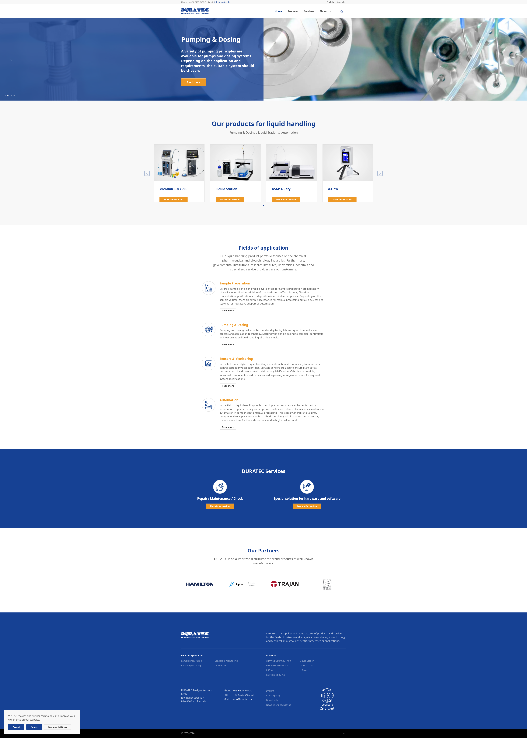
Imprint (270, 690)
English (330, 2)
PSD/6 (269, 670)
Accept (16, 727)
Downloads (272, 700)
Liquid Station (307, 660)
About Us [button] (325, 11)
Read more (193, 73)
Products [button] (293, 11)
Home (278, 11)
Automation (221, 665)
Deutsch (340, 2)
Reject (34, 727)
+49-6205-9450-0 (242, 690)
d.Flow (303, 670)
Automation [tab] (14, 95)
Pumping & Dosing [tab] (8, 95)
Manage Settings (57, 727)
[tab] (254, 205)
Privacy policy (273, 695)
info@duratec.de (222, 2)
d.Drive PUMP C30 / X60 (278, 660)
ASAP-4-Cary (306, 665)
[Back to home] (195, 11)
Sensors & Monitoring (226, 660)
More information (342, 199)
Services (309, 11)
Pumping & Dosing (191, 665)
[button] (10, 59)
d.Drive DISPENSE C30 (277, 665)
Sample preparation (191, 660)
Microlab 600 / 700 (275, 674)
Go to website (199, 584)
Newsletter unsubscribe (278, 704)
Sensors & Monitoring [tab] (11, 95)
